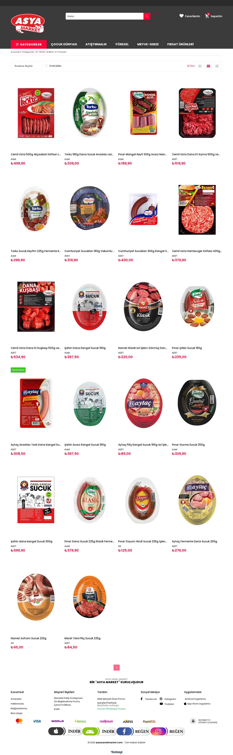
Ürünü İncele (48, 120)
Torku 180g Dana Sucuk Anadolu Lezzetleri (89, 154)
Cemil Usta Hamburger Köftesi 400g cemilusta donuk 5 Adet (197, 251)
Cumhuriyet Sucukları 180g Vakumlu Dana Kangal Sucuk (89, 251)
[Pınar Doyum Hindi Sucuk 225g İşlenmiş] (143, 500)
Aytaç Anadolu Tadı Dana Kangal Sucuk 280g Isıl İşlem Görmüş (36, 444)
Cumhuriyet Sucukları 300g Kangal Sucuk (143, 251)
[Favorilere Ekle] (36, 120)
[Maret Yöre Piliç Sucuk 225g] (89, 597)
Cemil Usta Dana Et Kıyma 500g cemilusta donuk (197, 154)
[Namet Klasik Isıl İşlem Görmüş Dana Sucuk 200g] (143, 306)
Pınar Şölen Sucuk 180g (187, 348)
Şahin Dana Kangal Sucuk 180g (85, 348)
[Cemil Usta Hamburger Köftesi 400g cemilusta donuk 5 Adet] (197, 210)
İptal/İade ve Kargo (108, 705)
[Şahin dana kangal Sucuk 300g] (36, 500)
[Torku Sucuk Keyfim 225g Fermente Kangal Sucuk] (36, 210)
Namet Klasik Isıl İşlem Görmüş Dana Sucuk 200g (143, 348)
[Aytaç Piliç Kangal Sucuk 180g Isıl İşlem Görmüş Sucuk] (143, 403)
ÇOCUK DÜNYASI (64, 44)
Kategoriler (31, 44)
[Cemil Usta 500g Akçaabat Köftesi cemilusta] (36, 113)
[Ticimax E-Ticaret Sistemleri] (117, 752)
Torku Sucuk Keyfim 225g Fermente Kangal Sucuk (36, 251)
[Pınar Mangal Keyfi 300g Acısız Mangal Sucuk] (143, 113)
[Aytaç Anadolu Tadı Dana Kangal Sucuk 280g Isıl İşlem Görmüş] (36, 403)
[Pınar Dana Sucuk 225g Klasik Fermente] (89, 500)
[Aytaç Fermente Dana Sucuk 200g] (197, 500)
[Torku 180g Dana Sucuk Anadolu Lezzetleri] (89, 113)
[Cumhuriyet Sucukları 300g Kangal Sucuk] (143, 210)
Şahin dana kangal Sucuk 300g (31, 541)
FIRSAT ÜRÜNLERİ (180, 44)
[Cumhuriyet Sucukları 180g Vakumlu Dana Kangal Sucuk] (89, 210)
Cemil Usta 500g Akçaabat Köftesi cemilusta (36, 154)
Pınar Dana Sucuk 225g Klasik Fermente (89, 541)
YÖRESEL (122, 44)
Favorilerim (192, 16)
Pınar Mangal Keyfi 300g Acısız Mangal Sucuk (143, 154)
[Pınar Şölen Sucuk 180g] (197, 306)
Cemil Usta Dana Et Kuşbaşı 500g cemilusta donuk (36, 348)
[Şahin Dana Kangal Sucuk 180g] (89, 306)
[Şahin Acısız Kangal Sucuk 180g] (89, 403)
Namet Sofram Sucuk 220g (28, 638)
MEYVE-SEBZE (148, 44)
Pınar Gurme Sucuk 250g (188, 444)
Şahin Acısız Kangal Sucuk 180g (85, 444)
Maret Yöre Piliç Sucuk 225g (82, 638)
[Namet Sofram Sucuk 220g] (36, 597)
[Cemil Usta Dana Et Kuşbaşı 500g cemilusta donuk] (36, 306)
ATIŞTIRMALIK (96, 44)
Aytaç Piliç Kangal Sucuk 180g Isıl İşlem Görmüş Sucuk (143, 444)
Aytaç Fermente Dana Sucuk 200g (194, 541)
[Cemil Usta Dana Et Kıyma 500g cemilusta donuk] (197, 113)
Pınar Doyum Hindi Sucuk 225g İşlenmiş (143, 541)
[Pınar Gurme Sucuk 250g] (197, 403)
